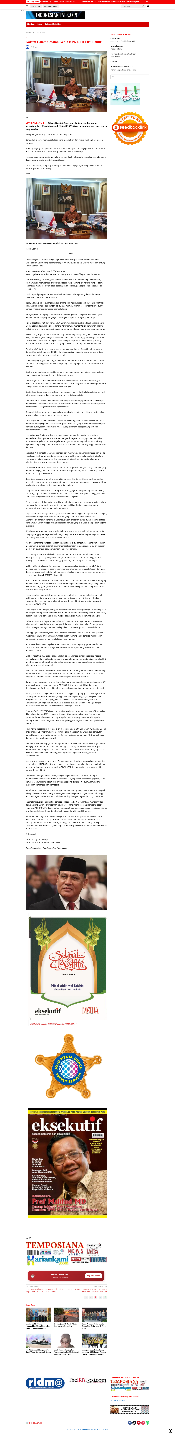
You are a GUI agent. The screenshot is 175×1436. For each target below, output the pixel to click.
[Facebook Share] (86, 1297)
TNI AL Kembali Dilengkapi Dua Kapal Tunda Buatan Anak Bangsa (38, 1351)
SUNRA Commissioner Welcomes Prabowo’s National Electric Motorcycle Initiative (107, 2)
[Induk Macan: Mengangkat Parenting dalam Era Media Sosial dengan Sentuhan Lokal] (66, 1341)
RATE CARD (35, 6)
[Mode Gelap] (148, 6)
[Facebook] (130, 1423)
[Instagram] (143, 1423)
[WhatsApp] (147, 1423)
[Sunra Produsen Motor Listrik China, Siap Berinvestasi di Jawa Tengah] (94, 1315)
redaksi (33, 46)
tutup (22, 10)
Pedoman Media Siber (53, 24)
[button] (143, 6)
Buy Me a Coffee (93, 1276)
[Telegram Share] (100, 1297)
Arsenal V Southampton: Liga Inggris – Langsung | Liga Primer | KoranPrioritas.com (87, 1289)
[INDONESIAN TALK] (55, 15)
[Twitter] (134, 1423)
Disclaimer (31, 24)
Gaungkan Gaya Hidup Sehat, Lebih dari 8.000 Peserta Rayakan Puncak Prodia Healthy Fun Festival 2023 (94, 1352)
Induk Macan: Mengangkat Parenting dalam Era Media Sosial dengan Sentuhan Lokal (66, 1352)
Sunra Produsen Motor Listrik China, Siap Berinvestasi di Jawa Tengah (93, 1326)
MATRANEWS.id (35, 123)
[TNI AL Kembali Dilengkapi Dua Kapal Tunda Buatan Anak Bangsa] (38, 1341)
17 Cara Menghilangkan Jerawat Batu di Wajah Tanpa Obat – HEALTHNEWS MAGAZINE (44, 1289)
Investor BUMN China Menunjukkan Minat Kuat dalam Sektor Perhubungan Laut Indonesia (38, 1326)
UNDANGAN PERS (50, 6)
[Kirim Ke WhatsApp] (105, 1297)
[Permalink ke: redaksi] (27, 47)
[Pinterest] (139, 1423)
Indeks (40, 24)
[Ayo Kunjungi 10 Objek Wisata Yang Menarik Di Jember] (66, 1315)
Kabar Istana (30, 38)
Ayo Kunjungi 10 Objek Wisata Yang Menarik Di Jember (65, 1325)
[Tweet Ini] (91, 1297)
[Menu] (27, 6)
